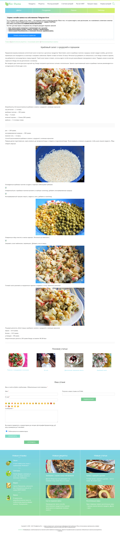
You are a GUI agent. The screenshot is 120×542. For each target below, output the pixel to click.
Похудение (46, 10)
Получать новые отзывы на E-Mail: (72, 391)
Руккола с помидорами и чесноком (18, 370)
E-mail (7, 397)
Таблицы (101, 10)
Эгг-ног (46, 370)
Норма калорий (105, 4)
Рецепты (41, 4)
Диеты (18, 10)
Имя (6, 391)
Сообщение (9, 408)
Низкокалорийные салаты (49, 42)
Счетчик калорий (67, 4)
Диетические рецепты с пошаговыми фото (26, 42)
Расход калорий (52, 4)
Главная (7, 42)
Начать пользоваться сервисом (25, 35)
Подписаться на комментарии (18, 431)
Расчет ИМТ (80, 4)
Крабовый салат (102, 370)
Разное (73, 10)
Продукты (32, 4)
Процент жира (92, 4)
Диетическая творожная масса (74, 370)
